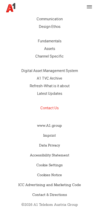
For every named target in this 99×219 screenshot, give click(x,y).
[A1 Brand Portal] (9, 7)
